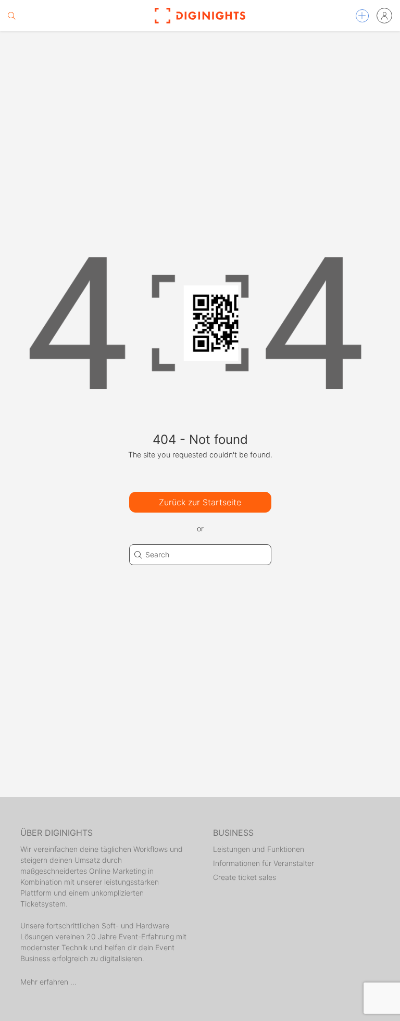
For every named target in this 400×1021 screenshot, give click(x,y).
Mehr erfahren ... (48, 981)
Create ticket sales (244, 877)
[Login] (384, 15)
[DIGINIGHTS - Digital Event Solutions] (200, 15)
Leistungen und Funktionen (258, 849)
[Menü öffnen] (362, 15)
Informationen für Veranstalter (263, 863)
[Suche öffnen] (11, 15)
